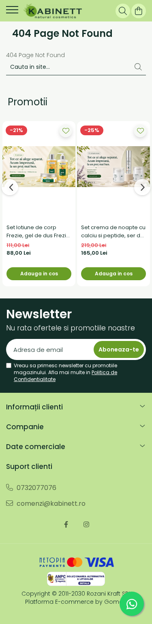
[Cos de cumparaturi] (138, 11)
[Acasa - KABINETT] (53, 11)
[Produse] (12, 12)
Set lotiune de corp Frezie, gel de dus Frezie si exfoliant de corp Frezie (38, 232)
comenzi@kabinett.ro (50, 503)
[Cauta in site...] (123, 11)
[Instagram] (86, 524)
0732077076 (35, 487)
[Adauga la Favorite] (65, 130)
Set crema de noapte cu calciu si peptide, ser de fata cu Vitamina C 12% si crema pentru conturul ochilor (113, 232)
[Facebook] (66, 524)
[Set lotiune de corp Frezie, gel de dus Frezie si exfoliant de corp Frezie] (38, 166)
